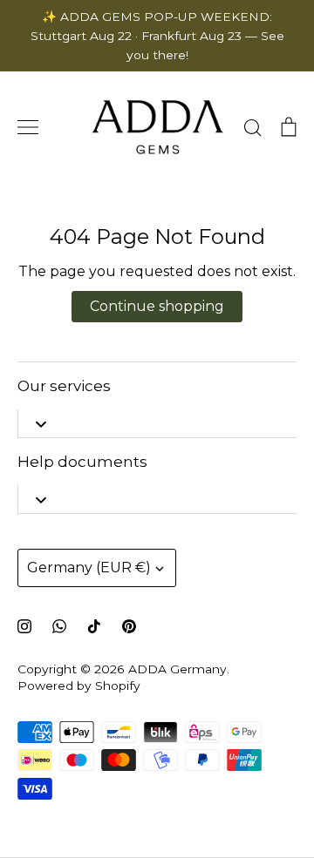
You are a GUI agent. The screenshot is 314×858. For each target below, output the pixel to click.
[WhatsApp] (59, 626)
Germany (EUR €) (89, 567)
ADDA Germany (177, 669)
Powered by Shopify (78, 685)
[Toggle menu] (28, 127)
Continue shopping (157, 306)
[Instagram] (24, 626)
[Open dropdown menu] (40, 423)
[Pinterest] (129, 626)
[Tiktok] (94, 626)
